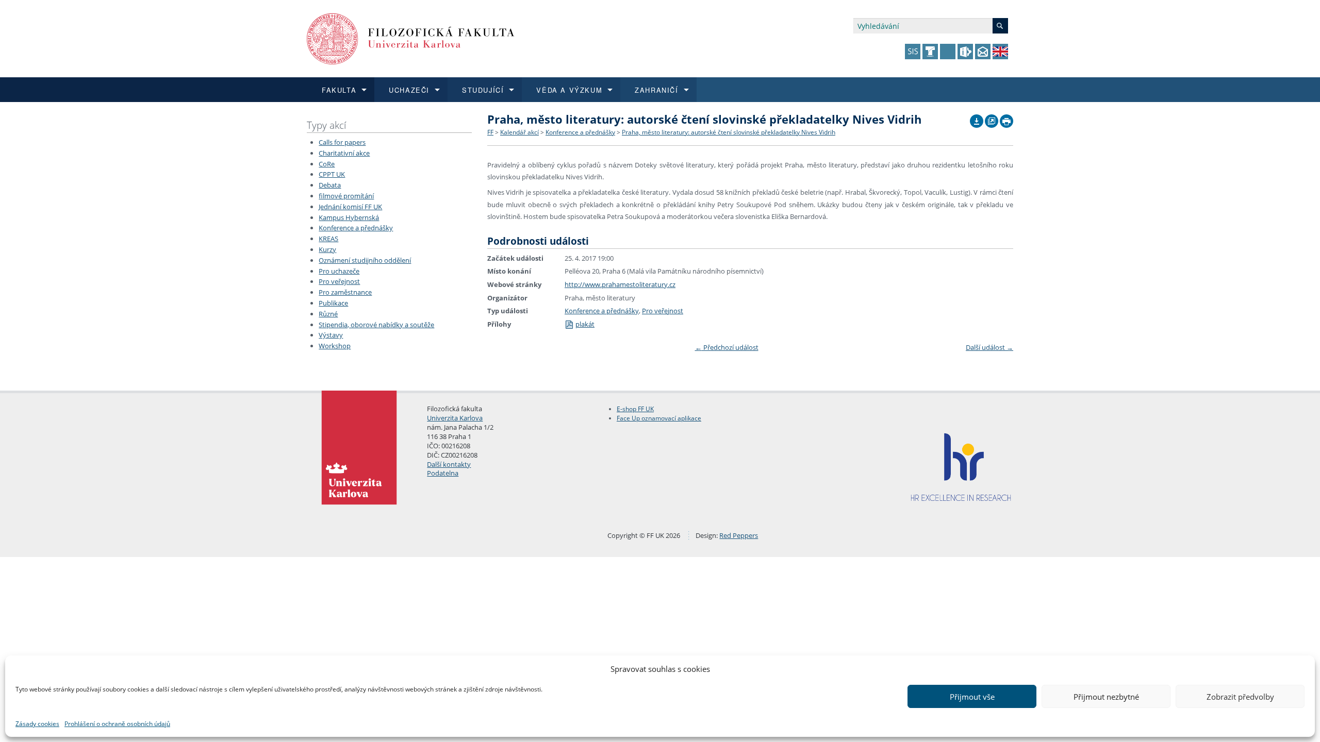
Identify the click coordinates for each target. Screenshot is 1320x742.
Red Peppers (738, 535)
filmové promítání (346, 195)
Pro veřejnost (339, 281)
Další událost (989, 347)
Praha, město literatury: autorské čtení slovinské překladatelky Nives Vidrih (728, 132)
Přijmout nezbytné (1106, 697)
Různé (328, 313)
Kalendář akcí (519, 132)
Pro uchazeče (339, 271)
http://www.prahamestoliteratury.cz (620, 284)
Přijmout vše (972, 697)
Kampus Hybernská (349, 217)
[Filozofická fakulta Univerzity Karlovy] (411, 38)
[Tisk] (1006, 118)
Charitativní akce (344, 153)
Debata (330, 185)
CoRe (327, 163)
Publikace (333, 303)
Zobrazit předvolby (1240, 697)
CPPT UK (332, 174)
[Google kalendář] (991, 118)
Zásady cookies (37, 723)
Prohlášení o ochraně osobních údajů (117, 723)
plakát (585, 324)
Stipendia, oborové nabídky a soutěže (376, 324)
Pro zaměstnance (345, 292)
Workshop (335, 345)
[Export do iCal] (976, 118)
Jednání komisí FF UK (350, 206)
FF (490, 132)
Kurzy (327, 249)
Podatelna (442, 473)
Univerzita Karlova (455, 418)
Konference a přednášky (356, 227)
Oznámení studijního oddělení (365, 260)
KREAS (328, 238)
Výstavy (331, 335)
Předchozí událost (726, 347)
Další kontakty (449, 464)
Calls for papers (342, 142)
